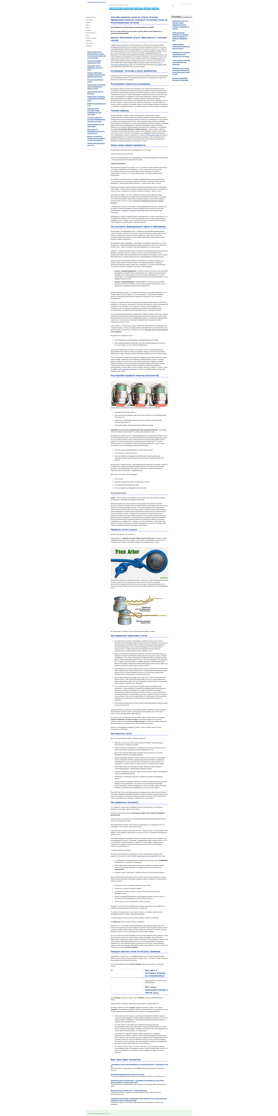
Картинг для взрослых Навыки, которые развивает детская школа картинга (96, 138)
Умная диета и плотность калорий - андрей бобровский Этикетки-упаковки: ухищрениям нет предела (181, 25)
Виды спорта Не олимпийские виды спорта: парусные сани (96, 131)
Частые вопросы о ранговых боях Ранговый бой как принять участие (96, 86)
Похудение (89, 43)
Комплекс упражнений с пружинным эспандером (180, 79)
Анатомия (128, 8)
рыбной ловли (154, 135)
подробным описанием (128, 210)
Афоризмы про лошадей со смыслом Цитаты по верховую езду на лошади (181, 54)
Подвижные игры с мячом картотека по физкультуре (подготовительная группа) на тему (181, 71)
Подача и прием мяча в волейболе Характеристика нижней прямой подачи (96, 74)
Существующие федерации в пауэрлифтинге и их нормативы (181, 62)
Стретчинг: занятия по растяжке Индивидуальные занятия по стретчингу (96, 119)
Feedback (173, 6)
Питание (89, 40)
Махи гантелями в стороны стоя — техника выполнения (129, 1090)
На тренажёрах (91, 33)
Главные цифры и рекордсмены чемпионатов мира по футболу (181, 46)
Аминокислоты (116, 8)
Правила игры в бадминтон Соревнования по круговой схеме (96, 98)
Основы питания (91, 38)
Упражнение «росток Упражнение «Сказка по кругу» (95, 68)
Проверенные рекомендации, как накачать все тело (127, 1074)
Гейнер (138, 8)
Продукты (89, 46)
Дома (155, 8)
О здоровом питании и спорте (97, 2)
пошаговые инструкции (129, 369)
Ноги (87, 35)
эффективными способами (145, 856)
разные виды (158, 64)
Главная (172, 4)
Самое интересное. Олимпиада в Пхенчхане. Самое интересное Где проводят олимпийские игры (180, 36)
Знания (88, 30)
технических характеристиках (120, 64)
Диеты (147, 8)
